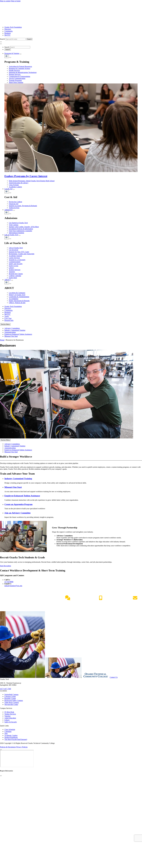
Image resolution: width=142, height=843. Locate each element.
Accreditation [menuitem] (13, 299)
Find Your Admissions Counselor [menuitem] (20, 231)
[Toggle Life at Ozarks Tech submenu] (20, 235)
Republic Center (10, 698)
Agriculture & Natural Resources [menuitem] (20, 66)
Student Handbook (11, 737)
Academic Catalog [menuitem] (15, 187)
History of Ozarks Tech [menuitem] (17, 295)
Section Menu (5, 324)
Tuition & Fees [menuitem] (14, 208)
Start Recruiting (5, 566)
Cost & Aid (8, 189)
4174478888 (8, 582)
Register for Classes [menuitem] (16, 274)
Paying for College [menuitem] (15, 202)
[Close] (1, 749)
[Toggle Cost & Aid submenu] (14, 189)
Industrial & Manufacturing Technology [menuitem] (23, 72)
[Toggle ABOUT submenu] (12, 280)
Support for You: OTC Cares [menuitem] (19, 252)
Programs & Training (11, 53)
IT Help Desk (9, 712)
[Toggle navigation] (10, 57)
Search (2, 39)
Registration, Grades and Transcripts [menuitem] (21, 254)
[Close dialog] (1, 775)
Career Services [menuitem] (14, 258)
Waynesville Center (11, 704)
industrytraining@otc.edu (13, 586)
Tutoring (7, 716)
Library (7, 720)
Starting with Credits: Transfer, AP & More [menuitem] (24, 227)
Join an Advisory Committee (17, 513)
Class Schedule (9, 729)
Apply (6, 316)
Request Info (8, 320)
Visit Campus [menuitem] (13, 225)
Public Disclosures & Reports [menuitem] (19, 301)
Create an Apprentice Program (18, 504)
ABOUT (7, 280)
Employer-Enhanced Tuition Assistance (18, 334)
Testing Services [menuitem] (14, 270)
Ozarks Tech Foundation (13, 27)
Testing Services (10, 714)
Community (8, 31)
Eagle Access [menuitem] (13, 266)
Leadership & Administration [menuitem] (19, 297)
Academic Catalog (10, 735)
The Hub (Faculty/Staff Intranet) (15, 739)
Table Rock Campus (11, 702)
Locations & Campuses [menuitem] (17, 293)
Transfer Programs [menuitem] (15, 80)
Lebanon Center (10, 696)
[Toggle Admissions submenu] (14, 210)
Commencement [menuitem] (14, 262)
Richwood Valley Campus (13, 700)
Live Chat (7, 318)
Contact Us (114, 677)
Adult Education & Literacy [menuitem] (18, 183)
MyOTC (7, 35)
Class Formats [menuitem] (14, 185)
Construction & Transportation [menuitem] (19, 76)
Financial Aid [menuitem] (13, 204)
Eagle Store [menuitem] (13, 278)
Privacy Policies (22, 747)
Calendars (7, 731)
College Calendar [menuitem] (15, 276)
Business (7, 33)
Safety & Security (10, 722)
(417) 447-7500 (100, 602)
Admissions (8, 210)
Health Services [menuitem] (14, 70)
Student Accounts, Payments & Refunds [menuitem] (23, 206)
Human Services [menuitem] (14, 74)
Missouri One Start (11, 336)
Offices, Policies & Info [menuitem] (17, 303)
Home (2, 340)
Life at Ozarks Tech (11, 235)
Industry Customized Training (14, 330)
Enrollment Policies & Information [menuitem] (21, 229)
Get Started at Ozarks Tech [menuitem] (18, 223)
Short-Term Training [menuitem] (16, 82)
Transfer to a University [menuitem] (17, 260)
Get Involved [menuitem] (13, 250)
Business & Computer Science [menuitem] (19, 68)
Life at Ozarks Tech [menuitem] (16, 248)
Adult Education (10, 718)
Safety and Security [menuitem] (16, 264)
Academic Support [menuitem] (15, 256)
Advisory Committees (12, 328)
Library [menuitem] (11, 268)
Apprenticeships (10, 332)
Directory (7, 29)
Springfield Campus (11, 694)
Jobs (6, 733)
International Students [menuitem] (16, 233)
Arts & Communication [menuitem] (17, 78)
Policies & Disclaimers (8, 747)
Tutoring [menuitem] (12, 272)
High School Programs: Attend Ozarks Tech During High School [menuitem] (31, 181)
